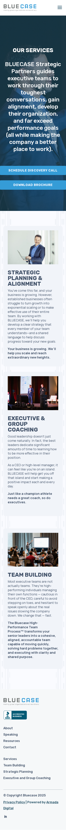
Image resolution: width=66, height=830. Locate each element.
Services (10, 759)
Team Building (14, 765)
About (8, 728)
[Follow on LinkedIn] (5, 816)
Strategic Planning (18, 772)
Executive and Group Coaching (27, 778)
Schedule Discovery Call (32, 170)
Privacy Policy (14, 802)
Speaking (10, 734)
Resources (11, 741)
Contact (9, 747)
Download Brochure (33, 185)
